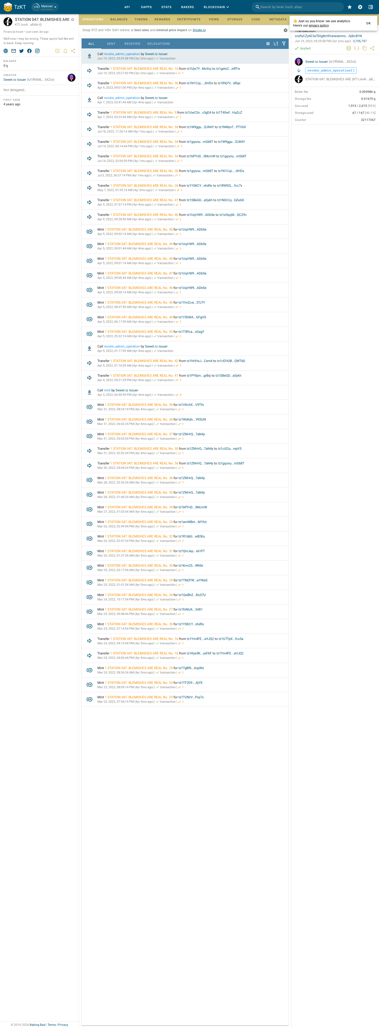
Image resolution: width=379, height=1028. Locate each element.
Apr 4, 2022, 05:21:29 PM (124, 380)
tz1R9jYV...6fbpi (229, 83)
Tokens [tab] (141, 19)
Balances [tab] (118, 19)
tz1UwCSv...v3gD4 (198, 113)
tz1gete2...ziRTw (228, 69)
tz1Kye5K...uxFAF (199, 653)
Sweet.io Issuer (156, 54)
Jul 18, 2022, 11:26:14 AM (124, 131)
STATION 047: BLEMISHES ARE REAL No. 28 (140, 595)
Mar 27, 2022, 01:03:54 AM (125, 511)
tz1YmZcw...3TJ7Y (192, 302)
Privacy (63, 1024)
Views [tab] (214, 19)
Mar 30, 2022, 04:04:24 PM (125, 467)
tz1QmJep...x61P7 (192, 551)
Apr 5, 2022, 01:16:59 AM (124, 365)
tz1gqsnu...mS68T (200, 142)
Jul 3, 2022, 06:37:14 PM (124, 175)
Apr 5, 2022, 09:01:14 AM (124, 263)
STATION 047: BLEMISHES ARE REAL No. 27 (140, 609)
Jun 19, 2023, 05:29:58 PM (125, 58)
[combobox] (298, 7)
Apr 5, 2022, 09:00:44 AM (124, 277)
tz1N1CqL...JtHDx (200, 83)
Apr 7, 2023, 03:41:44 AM (124, 102)
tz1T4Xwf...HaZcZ (229, 113)
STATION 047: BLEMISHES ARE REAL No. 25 (140, 668)
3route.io (199, 30)
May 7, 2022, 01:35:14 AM (124, 190)
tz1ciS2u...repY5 (229, 449)
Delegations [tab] (158, 43)
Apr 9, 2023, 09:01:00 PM (124, 87)
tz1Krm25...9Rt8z (191, 566)
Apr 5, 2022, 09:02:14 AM (124, 234)
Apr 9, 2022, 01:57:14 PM (124, 204)
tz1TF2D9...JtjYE (191, 683)
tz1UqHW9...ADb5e (201, 215)
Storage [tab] (235, 19)
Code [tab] (256, 19)
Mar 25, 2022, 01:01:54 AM (125, 584)
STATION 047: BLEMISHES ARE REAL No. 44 (140, 317)
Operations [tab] (92, 19)
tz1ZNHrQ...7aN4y (192, 434)
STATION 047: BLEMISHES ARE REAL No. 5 (144, 113)
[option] (185, 56)
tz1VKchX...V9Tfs (191, 405)
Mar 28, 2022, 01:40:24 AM (125, 497)
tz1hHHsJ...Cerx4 (199, 361)
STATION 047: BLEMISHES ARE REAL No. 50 (140, 229)
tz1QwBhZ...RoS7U (192, 595)
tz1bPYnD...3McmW (201, 156)
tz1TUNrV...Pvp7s (191, 697)
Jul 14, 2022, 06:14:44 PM (124, 146)
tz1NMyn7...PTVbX (232, 127)
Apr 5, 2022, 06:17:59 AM (124, 321)
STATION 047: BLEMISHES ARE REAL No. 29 (140, 580)
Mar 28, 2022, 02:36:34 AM (125, 482)
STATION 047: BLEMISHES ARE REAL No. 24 (140, 683)
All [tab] (91, 43)
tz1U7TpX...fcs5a (231, 639)
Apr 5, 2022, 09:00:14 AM (124, 292)
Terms (52, 1024)
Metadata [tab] (278, 19)
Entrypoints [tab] (188, 19)
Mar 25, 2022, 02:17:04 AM (125, 570)
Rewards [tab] (162, 19)
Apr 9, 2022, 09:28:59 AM (124, 219)
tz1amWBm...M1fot (193, 522)
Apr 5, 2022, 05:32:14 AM (124, 336)
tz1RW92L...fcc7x (229, 186)
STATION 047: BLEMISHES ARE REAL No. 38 (140, 419)
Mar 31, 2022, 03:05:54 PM (125, 438)
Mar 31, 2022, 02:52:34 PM (125, 453)
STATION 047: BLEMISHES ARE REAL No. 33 (140, 522)
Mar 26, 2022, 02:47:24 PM (125, 541)
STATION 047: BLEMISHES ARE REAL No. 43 (140, 332)
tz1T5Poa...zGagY (191, 332)
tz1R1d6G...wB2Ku (192, 536)
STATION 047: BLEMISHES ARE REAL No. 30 (140, 566)
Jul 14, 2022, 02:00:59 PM (124, 161)
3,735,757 (360, 41)
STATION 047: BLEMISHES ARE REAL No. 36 (145, 83)
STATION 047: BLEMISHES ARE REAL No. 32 (140, 536)
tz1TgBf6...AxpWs (191, 668)
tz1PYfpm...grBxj (199, 376)
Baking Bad (37, 1024)
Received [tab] (132, 43)
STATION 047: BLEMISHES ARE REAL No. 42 (145, 361)
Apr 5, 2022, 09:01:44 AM (124, 248)
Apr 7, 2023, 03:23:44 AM (124, 117)
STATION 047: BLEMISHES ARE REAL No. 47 (140, 273)
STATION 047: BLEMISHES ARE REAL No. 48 (140, 259)
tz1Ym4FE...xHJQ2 (200, 639)
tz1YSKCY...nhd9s (199, 186)
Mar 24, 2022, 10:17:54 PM (125, 599)
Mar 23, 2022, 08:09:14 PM (125, 687)
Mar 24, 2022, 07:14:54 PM (125, 628)
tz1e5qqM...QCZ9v (233, 215)
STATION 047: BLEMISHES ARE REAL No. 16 (145, 639)
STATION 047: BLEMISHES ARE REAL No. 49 (140, 244)
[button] (45, 7)
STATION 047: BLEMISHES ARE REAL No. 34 (145, 127)
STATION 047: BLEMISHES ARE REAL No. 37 (140, 434)
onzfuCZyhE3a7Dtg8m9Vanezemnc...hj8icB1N (328, 36)
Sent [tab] (111, 43)
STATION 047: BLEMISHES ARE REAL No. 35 (145, 449)
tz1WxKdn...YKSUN (192, 419)
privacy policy (319, 25)
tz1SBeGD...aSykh (200, 200)
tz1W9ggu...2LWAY (200, 127)
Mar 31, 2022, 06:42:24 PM (125, 424)
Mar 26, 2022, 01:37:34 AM (125, 555)
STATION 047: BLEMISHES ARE (342, 79)
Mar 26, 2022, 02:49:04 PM (125, 526)
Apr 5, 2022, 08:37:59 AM (124, 307)
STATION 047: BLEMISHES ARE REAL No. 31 (140, 551)
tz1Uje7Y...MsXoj (199, 69)
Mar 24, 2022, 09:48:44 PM (125, 614)
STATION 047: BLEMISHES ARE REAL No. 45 (140, 302)
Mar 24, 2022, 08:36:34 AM (125, 672)
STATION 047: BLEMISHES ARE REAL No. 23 (140, 697)
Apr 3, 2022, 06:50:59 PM (124, 394)
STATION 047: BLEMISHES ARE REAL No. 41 (145, 200)
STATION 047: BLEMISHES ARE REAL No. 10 (145, 69)
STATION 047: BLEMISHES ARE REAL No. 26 (145, 186)
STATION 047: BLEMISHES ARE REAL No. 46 (145, 215)
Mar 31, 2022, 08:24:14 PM (125, 409)
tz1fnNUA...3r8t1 (191, 609)
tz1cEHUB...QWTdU (231, 361)
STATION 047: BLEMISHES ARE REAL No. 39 (140, 405)
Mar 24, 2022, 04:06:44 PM (125, 657)
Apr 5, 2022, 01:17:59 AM (124, 351)
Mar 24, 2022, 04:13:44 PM (125, 643)
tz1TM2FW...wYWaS (193, 580)
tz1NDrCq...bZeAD (230, 200)
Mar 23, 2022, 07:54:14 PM (125, 701)
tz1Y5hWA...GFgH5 (192, 317)
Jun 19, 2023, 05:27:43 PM (125, 73)
